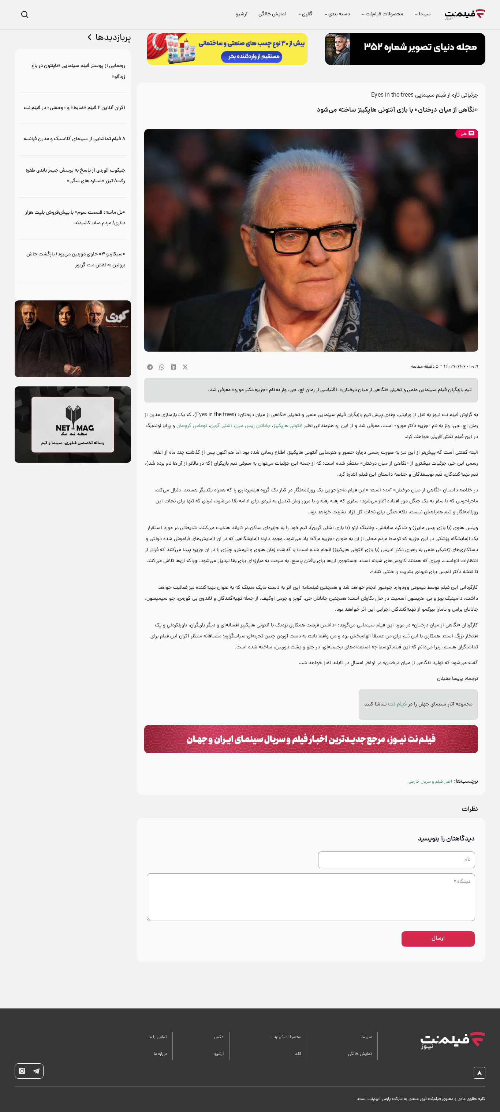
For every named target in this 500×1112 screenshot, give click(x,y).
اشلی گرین (221, 426)
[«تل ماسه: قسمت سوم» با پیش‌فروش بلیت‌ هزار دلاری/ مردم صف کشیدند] (72, 218)
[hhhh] (465, 14)
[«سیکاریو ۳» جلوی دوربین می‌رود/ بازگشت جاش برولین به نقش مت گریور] (72, 260)
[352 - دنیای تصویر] (405, 49)
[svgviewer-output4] (36, 1071)
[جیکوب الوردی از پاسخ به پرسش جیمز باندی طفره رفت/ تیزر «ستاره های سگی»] (72, 176)
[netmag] (73, 424)
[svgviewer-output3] (22, 1071)
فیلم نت (397, 704)
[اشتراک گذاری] (173, 367)
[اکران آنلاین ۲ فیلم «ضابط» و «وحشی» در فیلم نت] (72, 108)
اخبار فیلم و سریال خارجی (430, 782)
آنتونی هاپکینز (287, 426)
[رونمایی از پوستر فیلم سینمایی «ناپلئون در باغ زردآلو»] (72, 71)
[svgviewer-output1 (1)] (449, 1040)
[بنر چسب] (227, 49)
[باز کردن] (24, 14)
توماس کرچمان (191, 426)
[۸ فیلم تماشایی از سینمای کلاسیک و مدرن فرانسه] (72, 139)
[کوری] (73, 338)
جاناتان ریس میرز (252, 426)
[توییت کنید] (185, 367)
